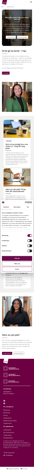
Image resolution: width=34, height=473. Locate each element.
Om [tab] (28, 207)
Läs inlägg (5, 73)
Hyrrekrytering (7, 418)
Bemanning (6, 413)
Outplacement (7, 423)
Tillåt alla (17, 258)
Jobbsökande (7, 430)
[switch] (29, 240)
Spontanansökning (8, 432)
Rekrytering (6, 410)
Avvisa (17, 269)
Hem (2, 6)
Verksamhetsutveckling (9, 420)
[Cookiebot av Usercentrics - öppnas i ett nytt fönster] (25, 202)
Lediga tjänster (11, 37)
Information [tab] (17, 207)
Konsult (5, 415)
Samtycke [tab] (6, 207)
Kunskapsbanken (8, 438)
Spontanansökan (22, 37)
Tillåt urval (17, 263)
